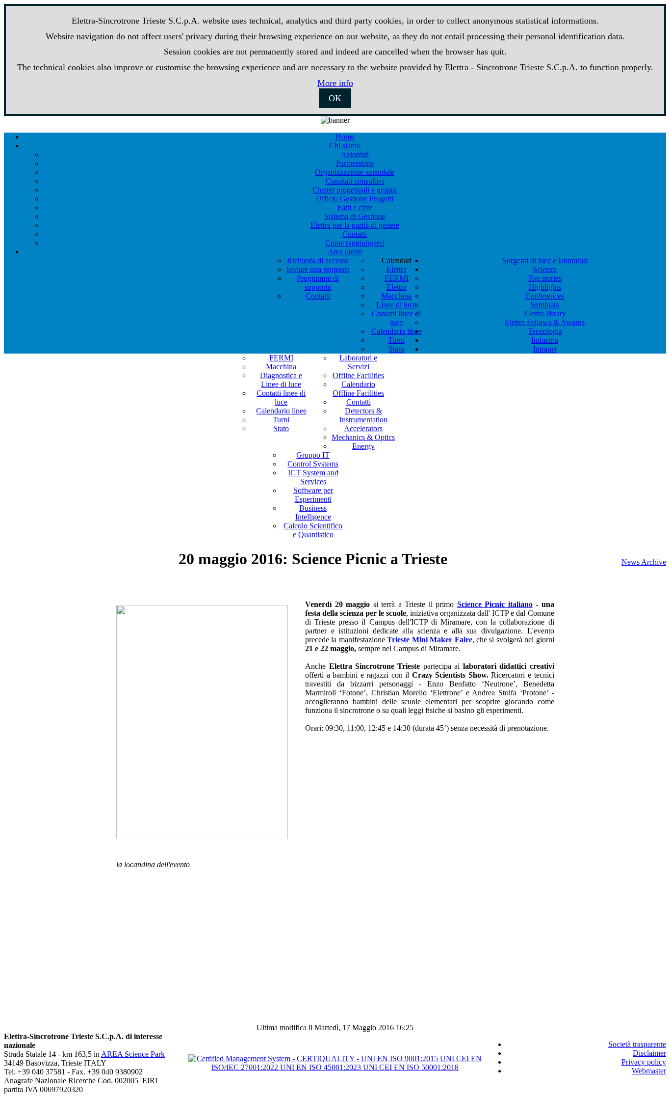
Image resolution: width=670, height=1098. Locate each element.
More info (335, 83)
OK (335, 98)
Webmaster (649, 1071)
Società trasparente (637, 1044)
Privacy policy (643, 1062)
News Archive (643, 562)
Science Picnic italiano (495, 604)
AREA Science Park (133, 1054)
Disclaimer (649, 1053)
